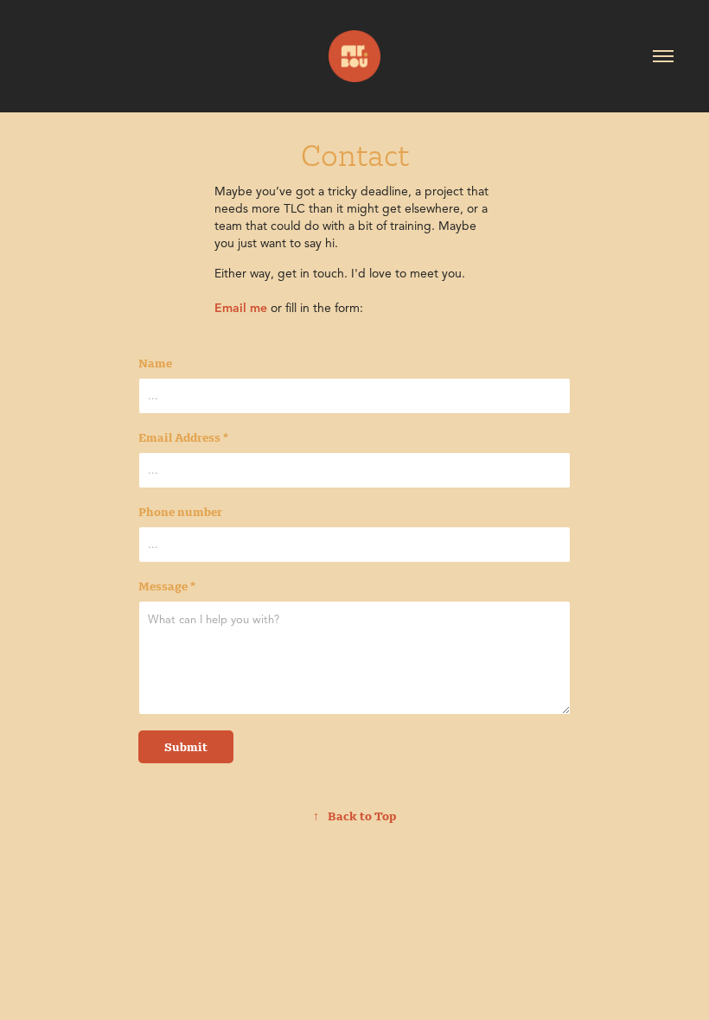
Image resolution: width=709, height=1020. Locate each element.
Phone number (180, 512)
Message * (166, 586)
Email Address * (183, 437)
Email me (240, 308)
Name (155, 363)
